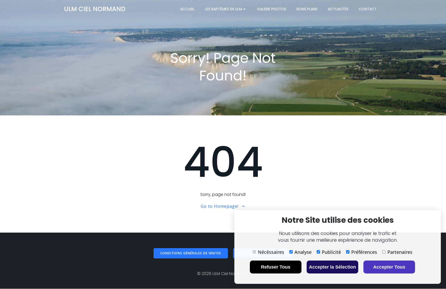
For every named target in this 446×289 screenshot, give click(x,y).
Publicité (331, 252)
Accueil (187, 9)
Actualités (338, 9)
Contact (368, 9)
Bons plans (307, 9)
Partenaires (399, 252)
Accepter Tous (389, 267)
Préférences (364, 252)
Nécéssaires (271, 252)
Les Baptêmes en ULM (223, 9)
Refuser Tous (275, 267)
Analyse (303, 252)
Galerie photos (271, 9)
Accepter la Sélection (332, 267)
